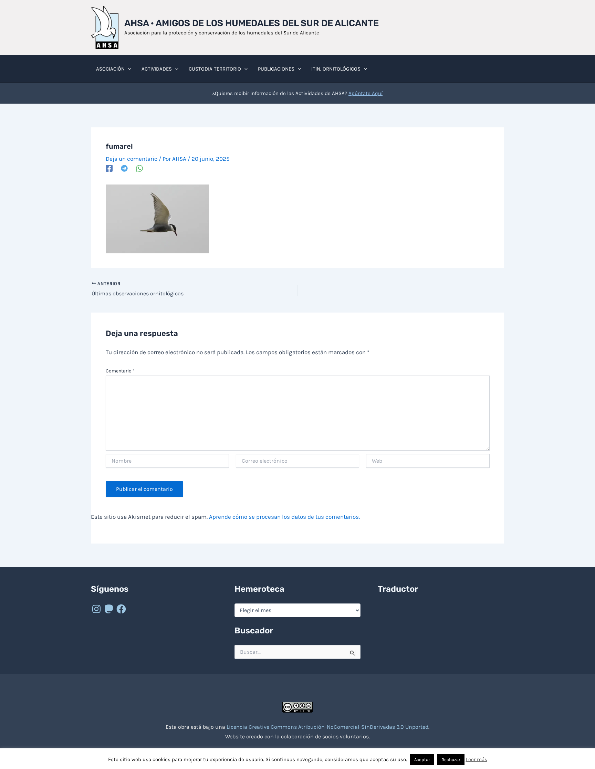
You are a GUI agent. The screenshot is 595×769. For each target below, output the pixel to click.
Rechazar (450, 759)
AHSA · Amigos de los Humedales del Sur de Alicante (251, 23)
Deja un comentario (131, 158)
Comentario (120, 371)
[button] (128, 69)
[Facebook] (109, 168)
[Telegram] (124, 168)
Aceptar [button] (422, 759)
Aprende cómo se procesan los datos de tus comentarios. (284, 516)
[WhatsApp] (139, 168)
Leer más (476, 759)
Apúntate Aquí (365, 93)
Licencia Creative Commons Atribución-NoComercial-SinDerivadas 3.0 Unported (327, 727)
